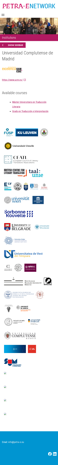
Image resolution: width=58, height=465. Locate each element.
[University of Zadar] (16, 240)
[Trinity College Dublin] (35, 186)
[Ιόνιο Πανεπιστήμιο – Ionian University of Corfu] (19, 267)
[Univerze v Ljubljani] (33, 348)
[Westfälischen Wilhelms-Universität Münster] (24, 281)
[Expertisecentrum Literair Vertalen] (9, 186)
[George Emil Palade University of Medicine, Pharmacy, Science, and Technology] (20, 294)
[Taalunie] (37, 172)
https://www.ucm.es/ (12, 79)
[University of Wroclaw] (43, 226)
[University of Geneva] (24, 308)
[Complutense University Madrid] (21, 335)
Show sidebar (15, 45)
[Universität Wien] (18, 199)
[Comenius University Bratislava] (15, 321)
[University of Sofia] (9, 308)
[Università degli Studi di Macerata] (31, 267)
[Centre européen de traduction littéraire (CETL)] (9, 267)
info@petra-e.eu (16, 442)
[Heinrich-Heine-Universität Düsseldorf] (29, 376)
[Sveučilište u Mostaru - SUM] (13, 362)
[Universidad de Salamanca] (45, 186)
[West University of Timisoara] (24, 254)
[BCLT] (16, 172)
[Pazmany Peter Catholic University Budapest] (27, 186)
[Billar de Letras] (49, 281)
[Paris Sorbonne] (20, 213)
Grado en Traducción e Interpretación (30, 111)
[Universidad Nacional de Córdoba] (16, 348)
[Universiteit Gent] (39, 199)
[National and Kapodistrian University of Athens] (29, 403)
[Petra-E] (29, 5)
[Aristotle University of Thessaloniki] (19, 186)
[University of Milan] (19, 415)
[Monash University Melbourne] (19, 387)
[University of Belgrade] (18, 226)
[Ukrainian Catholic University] (41, 294)
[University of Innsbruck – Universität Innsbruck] (35, 321)
